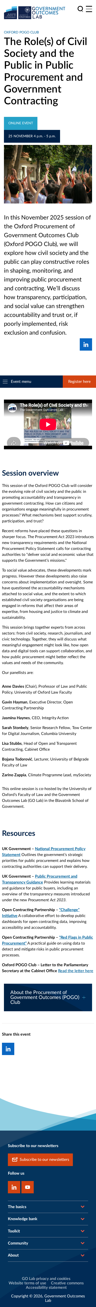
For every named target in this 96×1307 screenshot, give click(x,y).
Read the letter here (75, 971)
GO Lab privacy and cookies (46, 1279)
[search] (80, 9)
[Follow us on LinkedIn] (14, 1187)
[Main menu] (89, 9)
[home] (34, 12)
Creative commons (67, 1283)
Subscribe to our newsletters (44, 1160)
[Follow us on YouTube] (27, 1187)
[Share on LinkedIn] (86, 344)
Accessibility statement (46, 1288)
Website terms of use (27, 1283)
